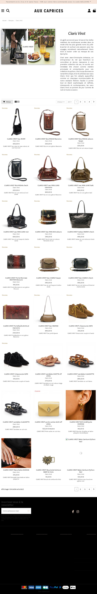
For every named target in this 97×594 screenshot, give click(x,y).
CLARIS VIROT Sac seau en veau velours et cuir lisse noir (16, 147)
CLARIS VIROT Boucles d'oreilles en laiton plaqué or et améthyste (80, 432)
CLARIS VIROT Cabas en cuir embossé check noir (80, 240)
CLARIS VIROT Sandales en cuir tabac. (80, 381)
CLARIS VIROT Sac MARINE (48, 326)
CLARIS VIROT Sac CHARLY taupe (48, 278)
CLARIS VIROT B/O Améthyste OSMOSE (81, 423)
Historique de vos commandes (57, 545)
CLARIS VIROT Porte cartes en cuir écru (48, 431)
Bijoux (5, 556)
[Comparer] (16, 136)
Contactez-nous (33, 556)
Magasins (31, 562)
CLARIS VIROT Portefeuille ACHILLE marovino (16, 327)
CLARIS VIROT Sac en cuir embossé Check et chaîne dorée (80, 286)
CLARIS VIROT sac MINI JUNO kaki (80, 185)
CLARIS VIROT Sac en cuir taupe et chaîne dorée (16, 240)
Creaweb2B (54, 591)
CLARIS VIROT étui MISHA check (16, 185)
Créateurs (6, 541)
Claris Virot (16, 141)
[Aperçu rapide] (19, 136)
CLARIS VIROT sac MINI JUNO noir (16, 232)
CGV (28, 553)
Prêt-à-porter (8, 544)
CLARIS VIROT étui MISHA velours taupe (80, 140)
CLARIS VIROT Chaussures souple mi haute (81, 333)
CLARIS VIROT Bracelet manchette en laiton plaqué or (16, 478)
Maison (5, 553)
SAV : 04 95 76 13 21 (84, 561)
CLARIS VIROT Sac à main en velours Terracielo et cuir (48, 240)
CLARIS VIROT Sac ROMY (16, 139)
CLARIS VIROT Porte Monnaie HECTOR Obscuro (16, 279)
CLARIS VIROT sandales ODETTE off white (48, 375)
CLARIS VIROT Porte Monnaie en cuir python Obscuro (16, 288)
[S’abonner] (28, 511)
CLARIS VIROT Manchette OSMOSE (16, 470)
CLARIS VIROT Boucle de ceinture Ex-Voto (48, 479)
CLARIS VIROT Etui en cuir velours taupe (81, 148)
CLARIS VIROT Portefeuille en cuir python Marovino (16, 336)
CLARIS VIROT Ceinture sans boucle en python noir (81, 480)
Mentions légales (33, 541)
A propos (30, 547)
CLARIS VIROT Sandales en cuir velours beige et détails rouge (48, 384)
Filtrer (8, 102)
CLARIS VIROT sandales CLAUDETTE (80, 374)
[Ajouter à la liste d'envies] (12, 136)
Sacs (5, 550)
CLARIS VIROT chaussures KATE (81, 326)
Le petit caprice (9, 558)
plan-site (30, 558)
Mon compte (56, 538)
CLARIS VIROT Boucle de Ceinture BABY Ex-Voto (48, 471)
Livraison (30, 538)
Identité (54, 541)
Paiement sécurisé (34, 550)
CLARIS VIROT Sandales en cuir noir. (16, 429)
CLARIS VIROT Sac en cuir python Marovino (48, 195)
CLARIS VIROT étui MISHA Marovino (48, 139)
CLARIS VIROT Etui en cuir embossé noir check (16, 193)
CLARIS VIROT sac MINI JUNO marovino (48, 186)
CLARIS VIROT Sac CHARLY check (80, 278)
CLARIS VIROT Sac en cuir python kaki (80, 193)
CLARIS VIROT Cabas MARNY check (81, 232)
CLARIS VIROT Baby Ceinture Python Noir (80, 471)
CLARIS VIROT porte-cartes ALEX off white (48, 423)
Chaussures (7, 547)
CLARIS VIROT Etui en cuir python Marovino (48, 146)
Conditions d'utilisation (36, 544)
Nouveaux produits (10, 538)
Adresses (54, 549)
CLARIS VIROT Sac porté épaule (48, 333)
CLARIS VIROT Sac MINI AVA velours (48, 232)
